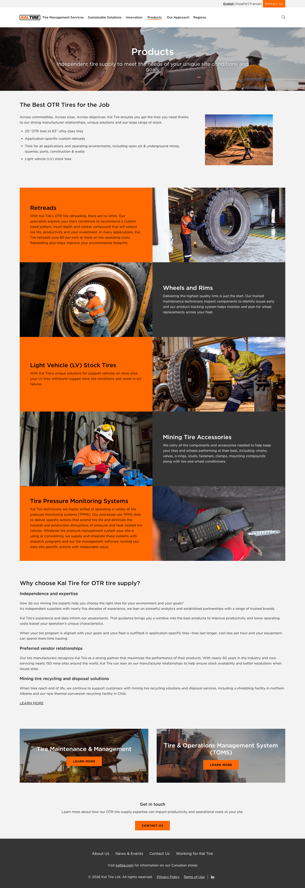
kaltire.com (124, 865)
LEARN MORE (32, 703)
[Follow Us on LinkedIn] (213, 877)
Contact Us (274, 3)
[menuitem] (63, 17)
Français (256, 3)
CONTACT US (152, 825)
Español (242, 3)
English (228, 3)
